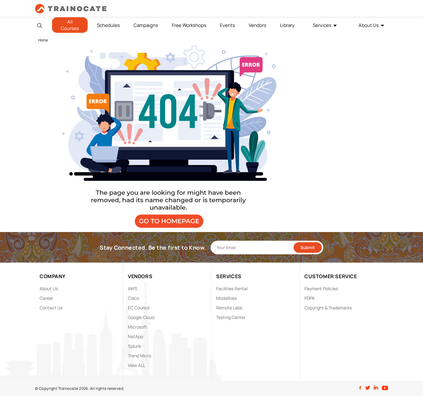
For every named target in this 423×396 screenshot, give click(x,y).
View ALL (136, 365)
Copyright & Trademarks (328, 308)
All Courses (70, 25)
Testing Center (231, 317)
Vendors (257, 25)
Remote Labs (229, 308)
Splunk (134, 346)
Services (322, 25)
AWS (132, 288)
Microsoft (137, 327)
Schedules (108, 25)
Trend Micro (139, 356)
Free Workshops (189, 25)
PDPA (309, 298)
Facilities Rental (231, 288)
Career (46, 298)
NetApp (135, 336)
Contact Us (51, 308)
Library (287, 25)
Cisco (133, 298)
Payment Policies (321, 288)
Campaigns (145, 25)
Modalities (226, 298)
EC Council (138, 308)
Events (227, 25)
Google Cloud (141, 317)
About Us (369, 25)
